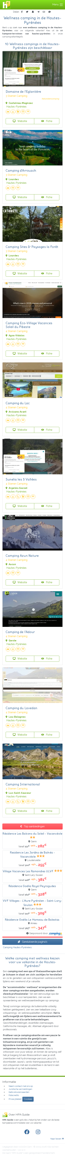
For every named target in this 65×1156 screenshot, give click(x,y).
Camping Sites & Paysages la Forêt (32, 247)
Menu (55, 4)
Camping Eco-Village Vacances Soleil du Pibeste (29, 325)
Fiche (48, 121)
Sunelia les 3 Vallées (21, 479)
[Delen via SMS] (49, 11)
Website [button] (22, 121)
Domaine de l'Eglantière (23, 91)
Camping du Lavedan (21, 708)
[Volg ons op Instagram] (39, 1132)
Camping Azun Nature (22, 556)
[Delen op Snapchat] (32, 11)
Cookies (28, 1099)
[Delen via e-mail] (43, 11)
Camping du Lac (18, 403)
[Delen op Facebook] (22, 11)
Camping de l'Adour (20, 632)
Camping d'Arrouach (21, 170)
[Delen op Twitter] (27, 11)
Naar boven (55, 1139)
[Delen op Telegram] (38, 11)
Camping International (23, 784)
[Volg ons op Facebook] (27, 1132)
